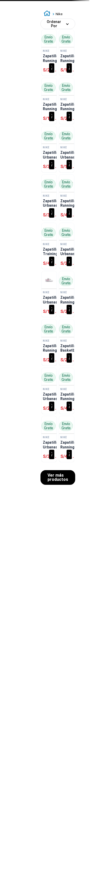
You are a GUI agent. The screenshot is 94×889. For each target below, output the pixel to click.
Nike (59, 14)
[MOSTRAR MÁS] (57, 477)
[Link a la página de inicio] (47, 14)
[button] (51, 68)
